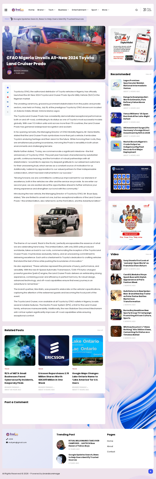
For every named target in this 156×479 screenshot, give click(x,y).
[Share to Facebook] (8, 88)
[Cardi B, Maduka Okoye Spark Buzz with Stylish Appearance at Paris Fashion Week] (116, 278)
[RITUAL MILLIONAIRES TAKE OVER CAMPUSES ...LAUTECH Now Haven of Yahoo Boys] (61, 445)
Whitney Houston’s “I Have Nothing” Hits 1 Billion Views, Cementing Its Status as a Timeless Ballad (137, 331)
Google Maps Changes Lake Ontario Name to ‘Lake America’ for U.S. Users (85, 378)
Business (62, 9)
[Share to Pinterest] (8, 97)
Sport (94, 9)
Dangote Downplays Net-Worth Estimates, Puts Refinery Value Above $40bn (136, 101)
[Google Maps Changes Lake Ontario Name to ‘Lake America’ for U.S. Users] (87, 350)
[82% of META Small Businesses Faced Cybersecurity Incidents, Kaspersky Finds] (20, 350)
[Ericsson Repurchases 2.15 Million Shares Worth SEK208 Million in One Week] (53, 350)
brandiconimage (51, 473)
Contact (111, 451)
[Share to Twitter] (8, 92)
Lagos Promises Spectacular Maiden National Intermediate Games (135, 84)
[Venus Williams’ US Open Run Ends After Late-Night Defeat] (116, 118)
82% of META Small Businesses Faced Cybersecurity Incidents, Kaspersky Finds (19, 378)
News (7, 19)
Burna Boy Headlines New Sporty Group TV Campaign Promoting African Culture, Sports (137, 314)
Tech (50, 9)
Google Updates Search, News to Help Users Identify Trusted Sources (84, 457)
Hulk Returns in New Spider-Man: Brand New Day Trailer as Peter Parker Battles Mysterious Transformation (137, 296)
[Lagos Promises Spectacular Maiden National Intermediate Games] (116, 84)
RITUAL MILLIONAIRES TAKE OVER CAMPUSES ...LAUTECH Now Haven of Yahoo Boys (84, 443)
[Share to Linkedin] (8, 102)
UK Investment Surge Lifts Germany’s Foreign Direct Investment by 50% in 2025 (136, 130)
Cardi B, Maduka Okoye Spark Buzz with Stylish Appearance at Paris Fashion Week (135, 278)
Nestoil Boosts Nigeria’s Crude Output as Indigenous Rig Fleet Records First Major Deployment (135, 147)
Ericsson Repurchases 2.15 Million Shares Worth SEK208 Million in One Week (53, 378)
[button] (8, 112)
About (110, 446)
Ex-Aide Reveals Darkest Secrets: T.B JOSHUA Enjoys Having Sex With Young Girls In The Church (61, 19)
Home (31, 9)
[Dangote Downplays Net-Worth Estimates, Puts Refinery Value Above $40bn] (116, 101)
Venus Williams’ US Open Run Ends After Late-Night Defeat (136, 116)
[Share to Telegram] (8, 106)
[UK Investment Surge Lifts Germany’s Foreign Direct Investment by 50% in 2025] (116, 132)
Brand (40, 9)
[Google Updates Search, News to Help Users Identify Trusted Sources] (61, 459)
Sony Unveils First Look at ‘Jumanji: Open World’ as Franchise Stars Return (136, 263)
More (104, 9)
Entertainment (79, 9)
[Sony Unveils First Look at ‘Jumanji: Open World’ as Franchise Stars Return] (116, 264)
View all (100, 330)
